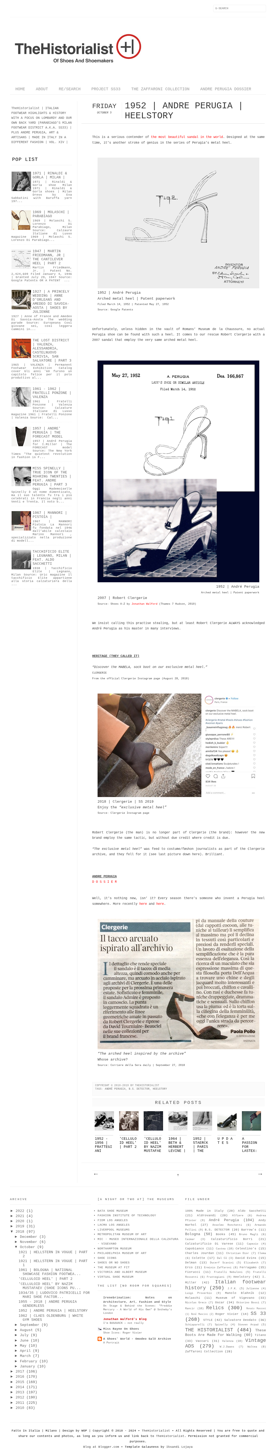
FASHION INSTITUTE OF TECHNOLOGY (127, 1215)
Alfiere (237, 1215)
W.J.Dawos (227, 1346)
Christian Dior (237, 1253)
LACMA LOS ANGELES (114, 1225)
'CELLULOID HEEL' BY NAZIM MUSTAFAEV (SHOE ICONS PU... (50, 1286)
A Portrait (111, 1342)
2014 (20, 1387)
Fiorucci (192, 1272)
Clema (262, 1253)
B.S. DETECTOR (139, 1088)
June (24, 1341)
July (24, 1335)
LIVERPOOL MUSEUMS (114, 1229)
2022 (20, 1211)
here (143, 904)
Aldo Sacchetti (252, 1210)
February (28, 1361)
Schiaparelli (195, 1324)
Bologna (192, 1234)
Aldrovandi (206, 1215)
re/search (70, 89)
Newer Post (95, 1174)
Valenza (227, 1341)
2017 (20, 1372)
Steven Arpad (248, 1324)
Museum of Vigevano (235, 1298)
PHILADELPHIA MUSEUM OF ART (122, 1253)
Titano (260, 1335)
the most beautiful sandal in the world (187, 137)
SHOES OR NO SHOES (114, 1262)
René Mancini (199, 1314)
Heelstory (160, 1088)
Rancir (190, 1308)
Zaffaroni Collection (204, 1351)
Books (220, 1234)
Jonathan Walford (144, 603)
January (27, 1366)
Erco (189, 1267)
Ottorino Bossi (247, 1302)
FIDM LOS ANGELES (113, 1220)
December (28, 1237)
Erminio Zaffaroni (218, 1267)
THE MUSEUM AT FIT (114, 1267)
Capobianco (194, 1248)
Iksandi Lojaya (179, 1447)
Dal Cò (222, 1258)
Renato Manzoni (256, 1308)
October (27, 1247)
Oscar (220, 1302)
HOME (20, 89)
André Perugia (115, 1088)
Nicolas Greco (195, 1302)
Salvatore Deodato (240, 1320)
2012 (20, 1397)
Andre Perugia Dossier (225, 89)
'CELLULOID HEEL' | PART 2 (46, 1279)
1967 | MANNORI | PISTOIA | (50, 515)
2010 (20, 1408)
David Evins (245, 1258)
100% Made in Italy (204, 1210)
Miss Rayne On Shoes (121, 1329)
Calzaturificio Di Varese (209, 1243)
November (28, 1242)
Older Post (259, 1174)
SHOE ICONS (107, 1258)
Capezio (252, 1243)
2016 (20, 1377)
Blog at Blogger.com (101, 1447)
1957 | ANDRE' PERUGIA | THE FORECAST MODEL (48, 433)
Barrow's (248, 1229)
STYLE (208, 1320)
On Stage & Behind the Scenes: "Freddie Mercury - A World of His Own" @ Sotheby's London (137, 1309)
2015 (20, 1382)
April (25, 1351)
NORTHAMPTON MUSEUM (115, 1248)
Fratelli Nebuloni (228, 1272)
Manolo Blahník (239, 1293)
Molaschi (192, 1298)
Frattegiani (216, 1277)
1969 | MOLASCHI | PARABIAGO (51, 214)
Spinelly (221, 1324)
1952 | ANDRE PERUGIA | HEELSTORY (53, 1311)
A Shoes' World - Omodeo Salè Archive (137, 1338)
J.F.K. (232, 1288)
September (29, 1325)
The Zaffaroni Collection (160, 89)
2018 (20, 1232)
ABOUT (42, 89)
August (26, 1330)
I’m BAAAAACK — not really (123, 1323)
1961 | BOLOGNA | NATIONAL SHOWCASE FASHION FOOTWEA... (50, 1272)
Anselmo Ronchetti (227, 1225)
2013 (20, 1392)
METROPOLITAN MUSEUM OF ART (122, 1234)
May (23, 1346)
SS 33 (258, 1313)
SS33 (62, 128)
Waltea (252, 1346)
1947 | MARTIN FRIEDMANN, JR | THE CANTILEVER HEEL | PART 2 (49, 257)
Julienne (252, 1288)
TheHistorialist (156, 1430)
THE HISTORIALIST (209, 1330)
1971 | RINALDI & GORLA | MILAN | (50, 175)
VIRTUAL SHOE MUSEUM (115, 1277)
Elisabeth (251, 1262)
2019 (20, 1226)
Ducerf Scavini (222, 1262)
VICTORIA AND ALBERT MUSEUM (122, 1272)
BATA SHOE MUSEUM (113, 1210)
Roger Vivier (227, 1314)
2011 (20, 1403)
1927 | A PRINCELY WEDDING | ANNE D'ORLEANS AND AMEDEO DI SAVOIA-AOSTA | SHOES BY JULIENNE (51, 302)
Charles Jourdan (199, 1253)
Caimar (190, 1239)
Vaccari (202, 1341)
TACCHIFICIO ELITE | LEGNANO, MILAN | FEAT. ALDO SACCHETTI (52, 558)
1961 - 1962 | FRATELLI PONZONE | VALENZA (52, 393)
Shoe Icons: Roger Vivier (122, 1332)
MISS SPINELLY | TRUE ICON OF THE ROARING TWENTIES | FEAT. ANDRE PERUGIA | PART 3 (52, 476)
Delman (190, 1262)
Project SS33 (105, 89)
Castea (221, 1248)
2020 (20, 1221)
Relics (215, 1308)
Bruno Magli (248, 1234)
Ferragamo (248, 1267)
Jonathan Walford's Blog (125, 1319)
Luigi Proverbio (198, 1293)
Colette (198, 1258)
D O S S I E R (104, 882)
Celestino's (246, 1248)
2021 (20, 1216)
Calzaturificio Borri (232, 1239)
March (25, 1356)
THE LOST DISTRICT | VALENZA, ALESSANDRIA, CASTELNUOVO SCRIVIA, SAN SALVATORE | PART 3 (52, 350)
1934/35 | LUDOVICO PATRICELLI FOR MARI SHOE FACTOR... (54, 1295)
